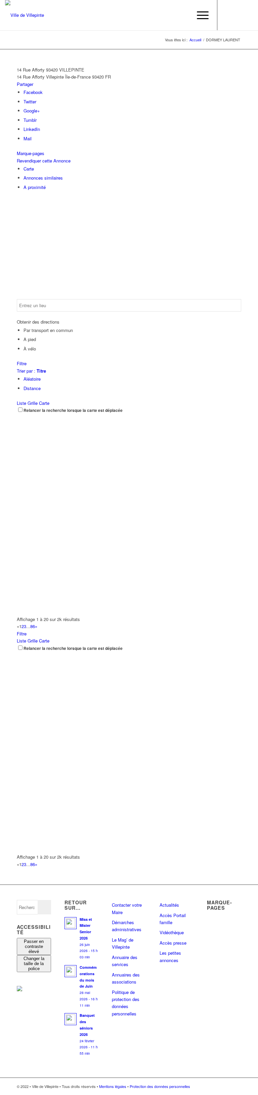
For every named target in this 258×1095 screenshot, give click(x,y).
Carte (29, 168)
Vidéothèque (172, 932)
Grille (33, 403)
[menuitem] (183, 15)
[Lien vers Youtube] (248, 15)
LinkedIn (32, 129)
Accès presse (173, 943)
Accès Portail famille (173, 918)
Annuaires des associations (126, 978)
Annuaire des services (124, 960)
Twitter (30, 101)
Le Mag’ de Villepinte (122, 943)
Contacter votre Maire (127, 908)
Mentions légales (112, 1086)
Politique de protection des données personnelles (125, 1003)
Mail (28, 138)
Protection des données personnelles (160, 1086)
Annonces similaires (43, 178)
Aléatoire (32, 379)
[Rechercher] (183, 15)
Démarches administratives (126, 926)
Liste (21, 403)
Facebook (33, 92)
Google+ (32, 110)
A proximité (35, 187)
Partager (25, 84)
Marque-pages (30, 153)
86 (32, 626)
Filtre (22, 363)
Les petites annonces (170, 956)
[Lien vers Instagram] (238, 15)
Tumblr (30, 120)
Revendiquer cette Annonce (44, 160)
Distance (32, 388)
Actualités (169, 905)
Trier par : (31, 371)
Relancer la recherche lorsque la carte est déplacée (73, 410)
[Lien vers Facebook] (228, 15)
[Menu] (199, 15)
